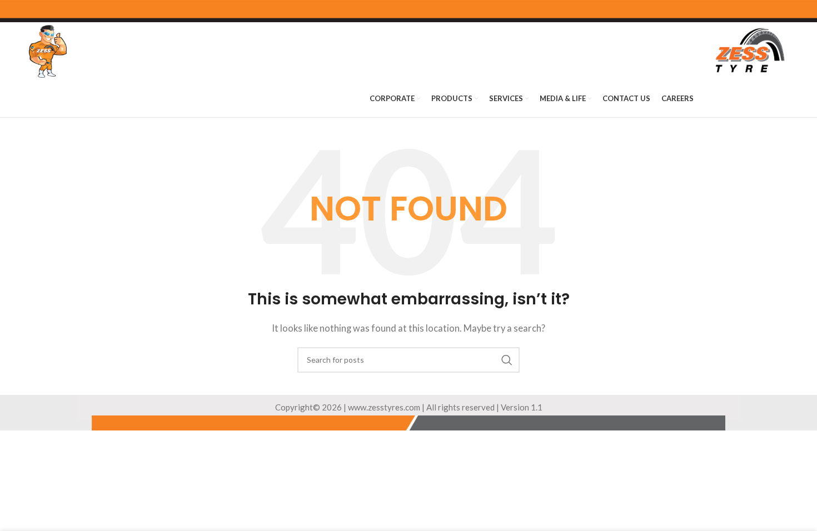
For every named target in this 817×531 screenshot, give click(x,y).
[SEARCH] (507, 360)
